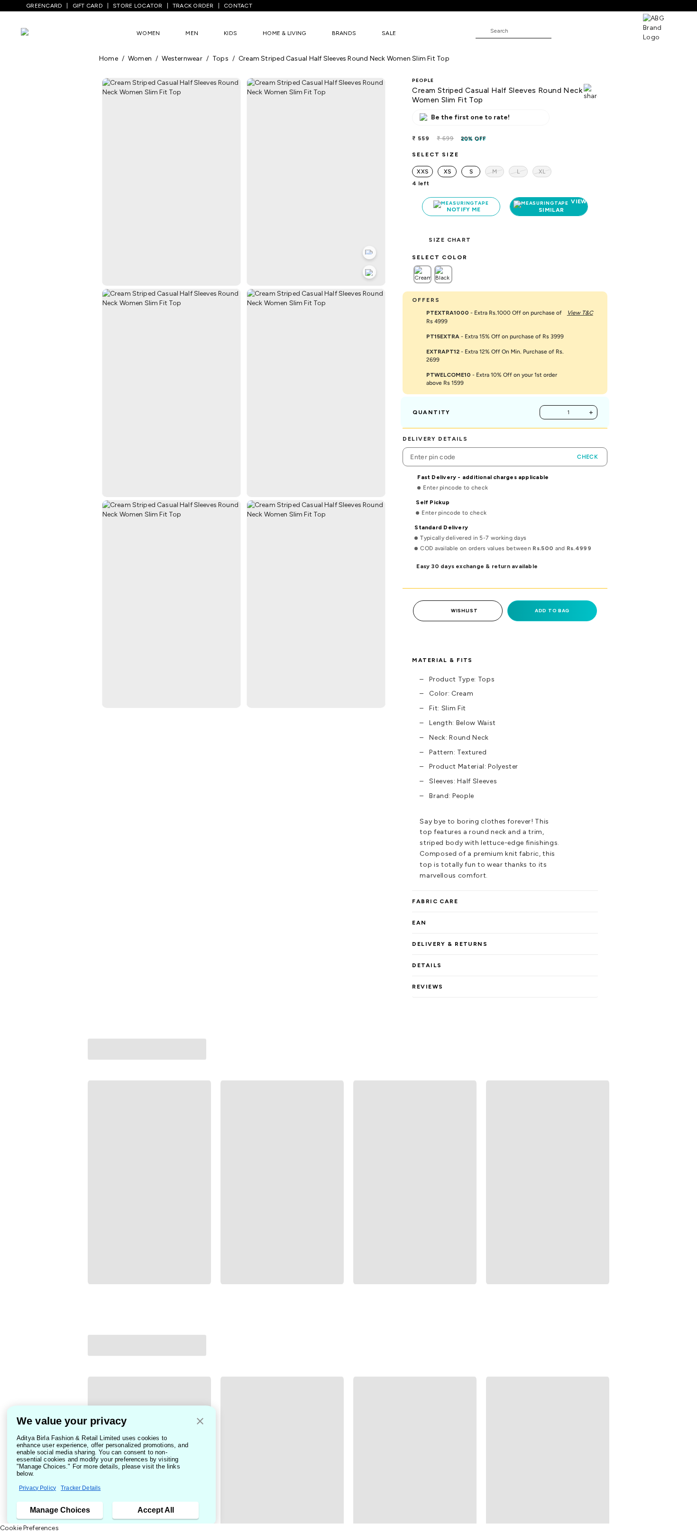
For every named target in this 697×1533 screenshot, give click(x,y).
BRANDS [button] (344, 33)
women (140, 58)
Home (108, 58)
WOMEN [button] (148, 33)
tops (220, 58)
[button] (200, 1422)
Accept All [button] (156, 1510)
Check (587, 457)
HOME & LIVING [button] (284, 33)
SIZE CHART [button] (450, 239)
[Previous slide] (99, 1112)
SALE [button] (389, 33)
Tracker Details (81, 1488)
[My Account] (590, 30)
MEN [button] (191, 33)
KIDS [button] (230, 33)
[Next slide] (598, 1112)
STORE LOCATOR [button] (137, 5)
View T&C (580, 312)
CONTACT (238, 5)
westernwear (182, 58)
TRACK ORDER (193, 5)
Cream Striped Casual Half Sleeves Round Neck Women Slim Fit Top (343, 58)
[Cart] (616, 30)
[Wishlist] (563, 31)
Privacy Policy (37, 1488)
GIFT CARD (88, 5)
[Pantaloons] (39, 33)
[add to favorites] (199, 1191)
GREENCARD (44, 5)
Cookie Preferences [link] (29, 1528)
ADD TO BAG (552, 611)
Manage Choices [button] (60, 1510)
